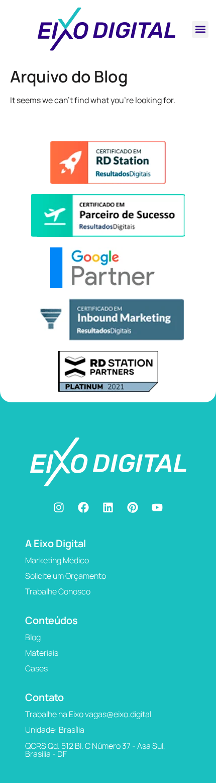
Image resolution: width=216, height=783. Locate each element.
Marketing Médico (57, 560)
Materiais (41, 652)
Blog (33, 637)
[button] (200, 29)
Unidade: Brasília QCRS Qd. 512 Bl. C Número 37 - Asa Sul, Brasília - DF (95, 741)
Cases (36, 668)
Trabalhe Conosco (57, 591)
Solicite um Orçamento (65, 575)
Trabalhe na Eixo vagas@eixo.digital (88, 714)
